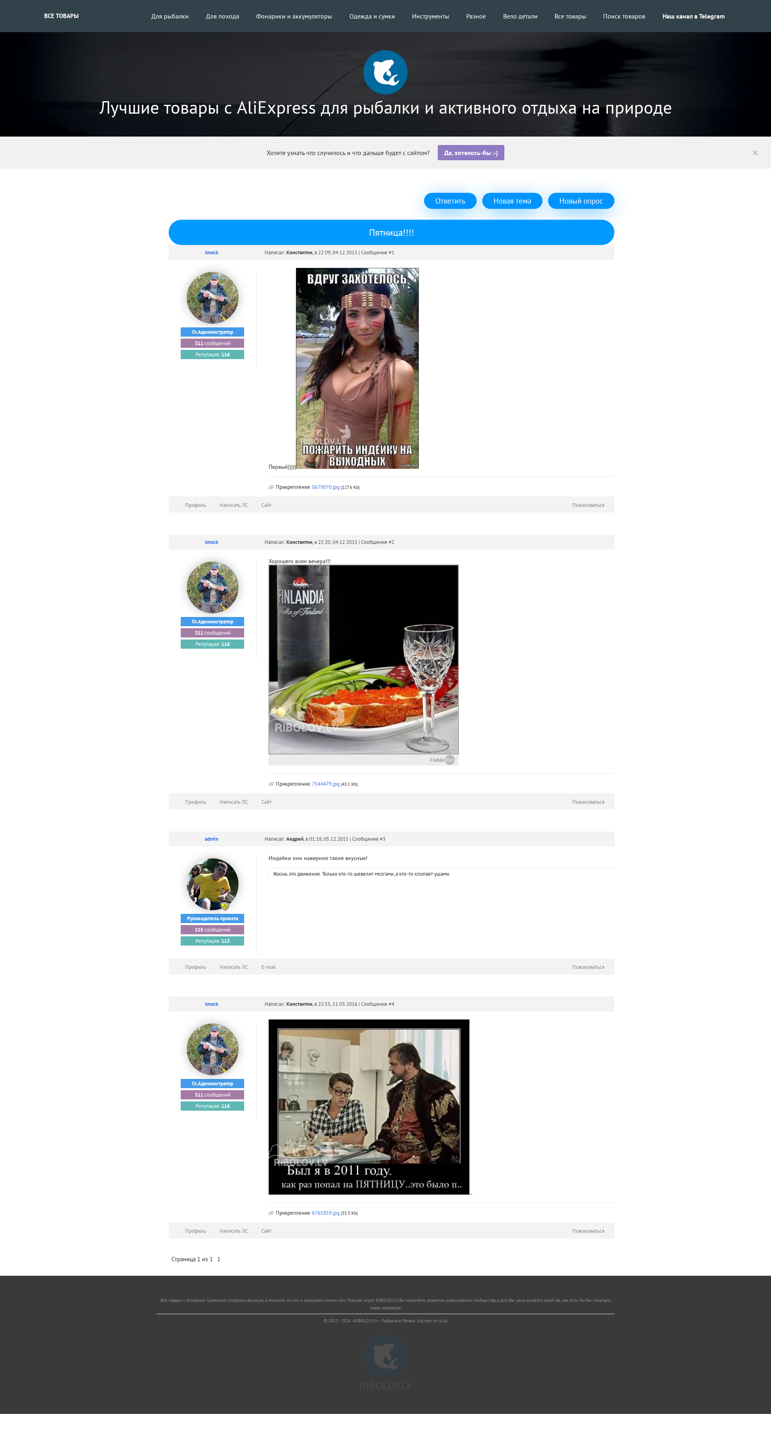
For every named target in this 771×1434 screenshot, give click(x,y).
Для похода (222, 16)
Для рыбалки (170, 16)
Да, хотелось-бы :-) (471, 153)
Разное (476, 16)
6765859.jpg (326, 1212)
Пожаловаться (588, 505)
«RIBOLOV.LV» (365, 1321)
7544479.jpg (326, 783)
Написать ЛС (234, 505)
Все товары (61, 16)
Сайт (266, 505)
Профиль (195, 505)
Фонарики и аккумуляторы (294, 16)
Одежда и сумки (372, 16)
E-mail (268, 967)
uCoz (443, 1321)
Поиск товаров (624, 16)
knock (211, 252)
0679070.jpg (326, 487)
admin (211, 838)
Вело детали (520, 16)
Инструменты (430, 16)
